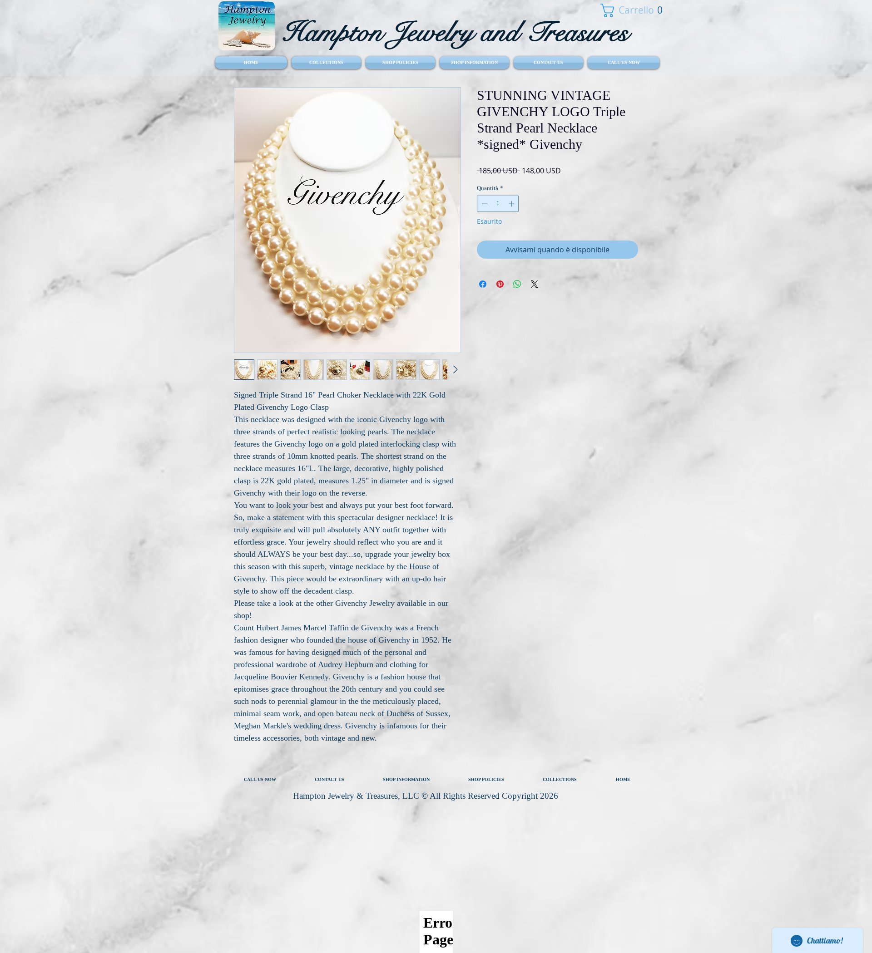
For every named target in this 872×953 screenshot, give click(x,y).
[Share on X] (534, 284)
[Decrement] (483, 203)
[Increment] (512, 203)
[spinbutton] (498, 203)
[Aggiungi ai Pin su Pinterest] (500, 284)
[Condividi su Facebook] (482, 284)
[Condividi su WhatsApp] (517, 284)
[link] (626, 10)
